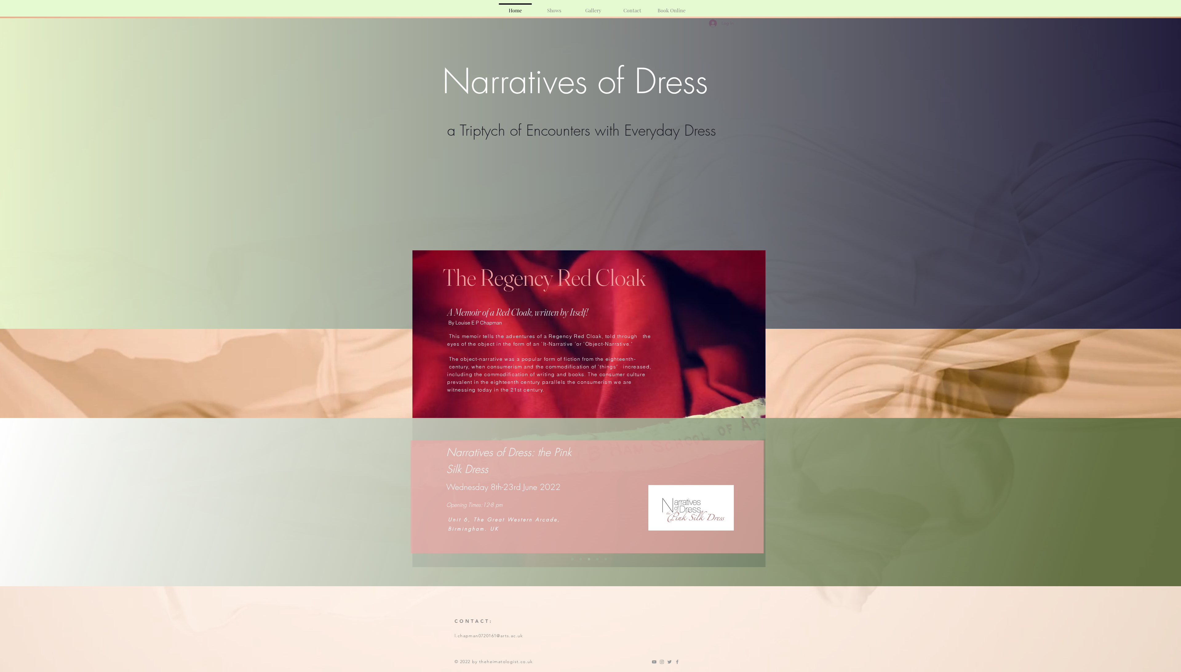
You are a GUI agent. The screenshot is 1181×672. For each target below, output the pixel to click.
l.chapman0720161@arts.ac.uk (489, 635)
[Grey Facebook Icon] (677, 662)
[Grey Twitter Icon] (669, 662)
